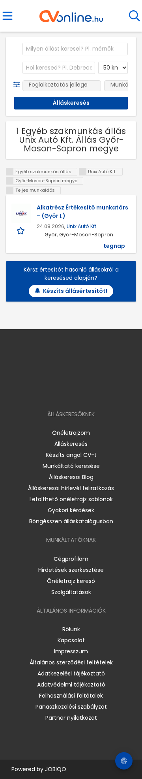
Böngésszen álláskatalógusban (71, 521)
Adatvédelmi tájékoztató (71, 684)
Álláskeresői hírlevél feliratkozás (71, 488)
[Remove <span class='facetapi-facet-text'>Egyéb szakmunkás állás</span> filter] (9, 171)
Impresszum (71, 651)
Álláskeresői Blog (71, 477)
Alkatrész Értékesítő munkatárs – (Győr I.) (82, 212)
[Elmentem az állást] (21, 230)
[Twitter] (90, 391)
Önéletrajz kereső (71, 581)
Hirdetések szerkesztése (71, 570)
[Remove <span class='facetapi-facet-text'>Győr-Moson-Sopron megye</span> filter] (9, 180)
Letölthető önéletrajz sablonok (71, 499)
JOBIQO (55, 769)
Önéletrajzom (71, 433)
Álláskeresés (71, 444)
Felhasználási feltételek (71, 696)
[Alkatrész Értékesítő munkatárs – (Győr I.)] (21, 213)
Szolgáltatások (71, 592)
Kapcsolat (71, 640)
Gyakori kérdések (71, 510)
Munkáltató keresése (71, 466)
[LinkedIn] (79, 391)
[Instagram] (66, 391)
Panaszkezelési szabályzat (71, 707)
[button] (18, 84)
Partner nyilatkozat (71, 718)
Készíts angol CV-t (71, 455)
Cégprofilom (71, 559)
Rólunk (71, 629)
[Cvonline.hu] (71, 13)
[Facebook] (53, 391)
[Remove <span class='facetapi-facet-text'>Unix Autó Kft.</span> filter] (82, 171)
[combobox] (75, 49)
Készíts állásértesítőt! (75, 291)
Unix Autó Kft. (82, 226)
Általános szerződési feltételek (71, 662)
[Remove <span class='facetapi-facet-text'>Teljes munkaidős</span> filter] (9, 190)
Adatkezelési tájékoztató (71, 673)
